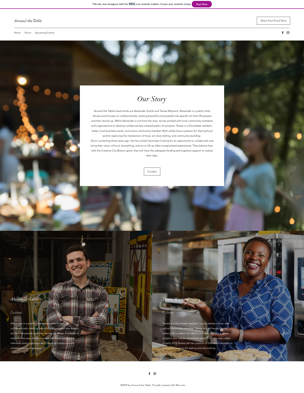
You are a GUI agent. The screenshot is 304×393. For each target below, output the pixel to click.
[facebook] (282, 32)
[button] (152, 171)
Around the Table (28, 20)
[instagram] (288, 32)
